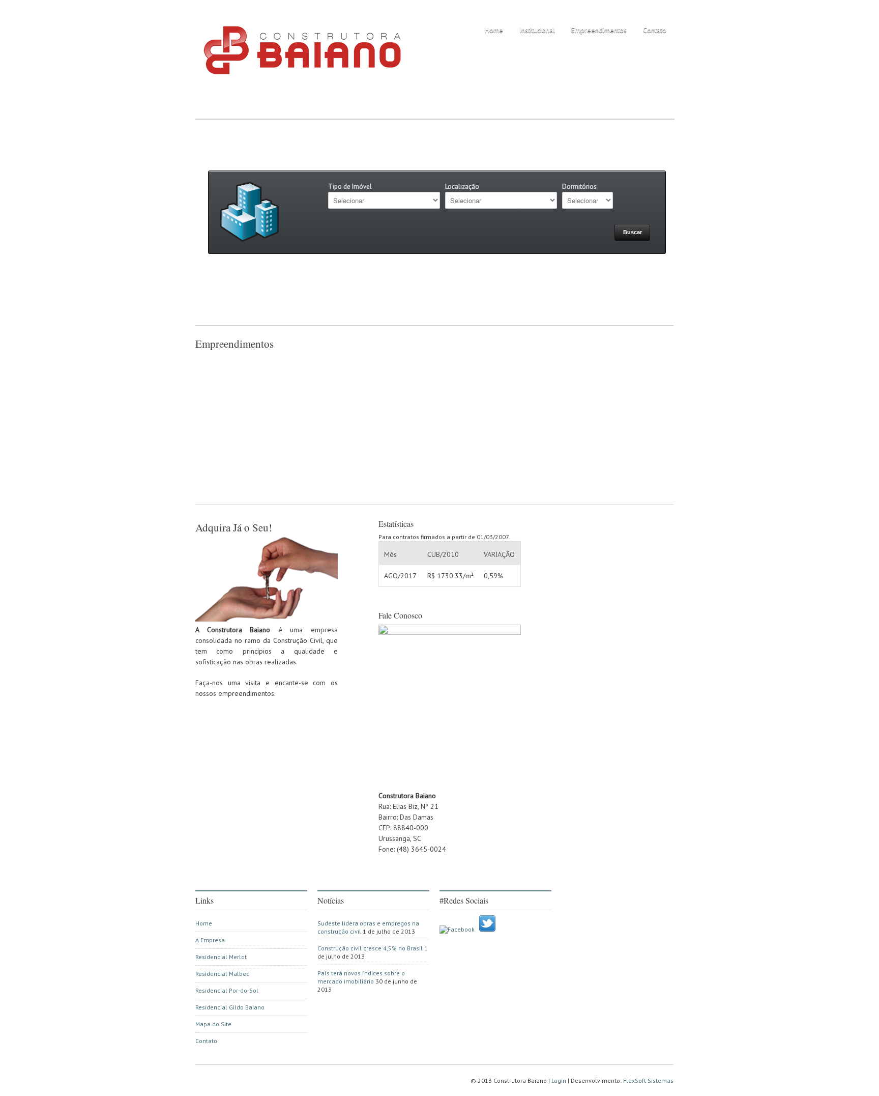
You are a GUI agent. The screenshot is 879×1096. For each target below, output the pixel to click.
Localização (462, 186)
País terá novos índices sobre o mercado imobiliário (361, 977)
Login (558, 1080)
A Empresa (210, 940)
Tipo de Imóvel (350, 186)
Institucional (537, 30)
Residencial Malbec (222, 973)
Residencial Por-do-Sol (226, 990)
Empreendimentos (599, 30)
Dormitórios (579, 186)
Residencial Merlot (221, 957)
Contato (654, 30)
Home (494, 30)
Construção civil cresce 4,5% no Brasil (370, 948)
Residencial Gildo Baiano (230, 1007)
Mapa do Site (213, 1024)
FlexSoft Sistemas (648, 1080)
